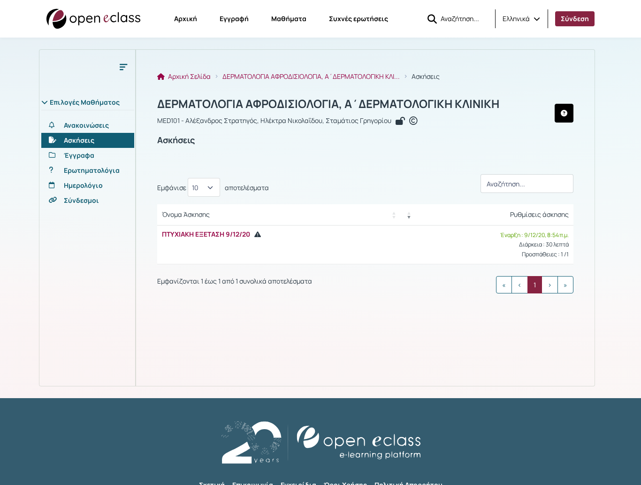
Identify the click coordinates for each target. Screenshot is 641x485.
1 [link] (535, 284)
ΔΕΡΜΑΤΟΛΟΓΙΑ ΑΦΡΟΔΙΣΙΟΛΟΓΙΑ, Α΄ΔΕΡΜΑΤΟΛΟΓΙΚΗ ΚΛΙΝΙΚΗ (328, 103)
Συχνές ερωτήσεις (358, 18)
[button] (521, 18)
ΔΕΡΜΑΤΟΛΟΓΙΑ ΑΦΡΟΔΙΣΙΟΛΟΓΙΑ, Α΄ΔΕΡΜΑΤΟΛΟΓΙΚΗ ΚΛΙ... (311, 76)
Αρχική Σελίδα (189, 76)
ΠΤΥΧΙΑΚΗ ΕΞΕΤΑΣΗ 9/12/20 (206, 234)
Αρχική (185, 18)
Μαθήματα (288, 18)
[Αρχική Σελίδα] (93, 19)
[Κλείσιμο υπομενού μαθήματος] (123, 66)
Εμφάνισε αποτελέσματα (213, 187)
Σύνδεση (575, 18)
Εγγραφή (234, 18)
